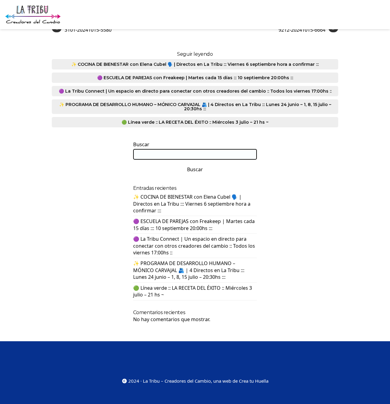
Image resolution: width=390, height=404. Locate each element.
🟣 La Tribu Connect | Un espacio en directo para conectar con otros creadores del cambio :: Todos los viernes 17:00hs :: (195, 91)
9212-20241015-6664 (306, 29)
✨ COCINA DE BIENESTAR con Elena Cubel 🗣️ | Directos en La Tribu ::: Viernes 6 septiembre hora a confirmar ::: (195, 64)
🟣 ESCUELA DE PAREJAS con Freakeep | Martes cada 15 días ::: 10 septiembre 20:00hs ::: (195, 77)
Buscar (141, 144)
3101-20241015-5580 (83, 29)
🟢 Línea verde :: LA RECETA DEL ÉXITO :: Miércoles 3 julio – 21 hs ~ (195, 122)
